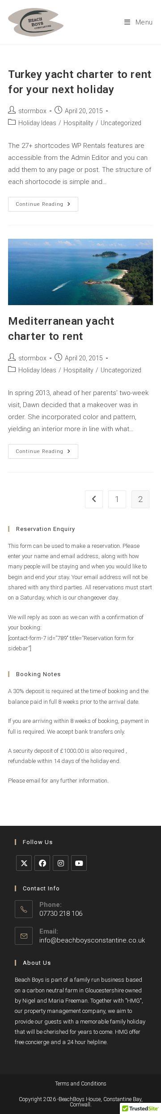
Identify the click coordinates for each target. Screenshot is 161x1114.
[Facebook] (42, 863)
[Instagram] (60, 863)
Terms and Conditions (80, 1084)
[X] (24, 863)
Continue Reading (47, 206)
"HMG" (133, 1000)
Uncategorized (121, 122)
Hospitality (78, 122)
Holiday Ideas (37, 122)
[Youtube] (79, 863)
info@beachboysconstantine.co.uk (92, 940)
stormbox (32, 110)
